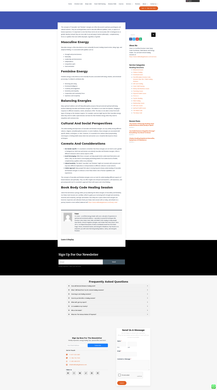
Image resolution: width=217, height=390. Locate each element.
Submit (122, 383)
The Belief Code (137, 110)
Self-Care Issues (138, 105)
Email (119, 351)
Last (129, 347)
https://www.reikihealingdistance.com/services (142, 56)
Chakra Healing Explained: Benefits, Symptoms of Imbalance (142, 139)
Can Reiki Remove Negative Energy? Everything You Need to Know (142, 131)
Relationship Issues (138, 103)
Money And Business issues (141, 88)
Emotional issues (138, 74)
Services (128, 4)
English (190, 1)
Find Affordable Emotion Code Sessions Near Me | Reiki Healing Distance (143, 79)
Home (70, 4)
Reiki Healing (137, 101)
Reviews (137, 4)
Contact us (153, 4)
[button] (148, 8)
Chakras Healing (137, 72)
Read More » (131, 127)
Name (119, 341)
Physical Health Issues (139, 93)
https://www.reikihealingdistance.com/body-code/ (102, 202)
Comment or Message (124, 359)
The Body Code (137, 113)
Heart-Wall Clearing (100, 4)
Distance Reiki (112, 4)
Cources (121, 4)
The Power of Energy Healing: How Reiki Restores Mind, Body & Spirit (141, 124)
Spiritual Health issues (139, 108)
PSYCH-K (136, 96)
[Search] (153, 35)
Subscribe (98, 345)
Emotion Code (78, 4)
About (144, 4)
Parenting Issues (138, 91)
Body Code (88, 4)
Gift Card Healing (138, 83)
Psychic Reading (137, 98)
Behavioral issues (138, 70)
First (118, 347)
